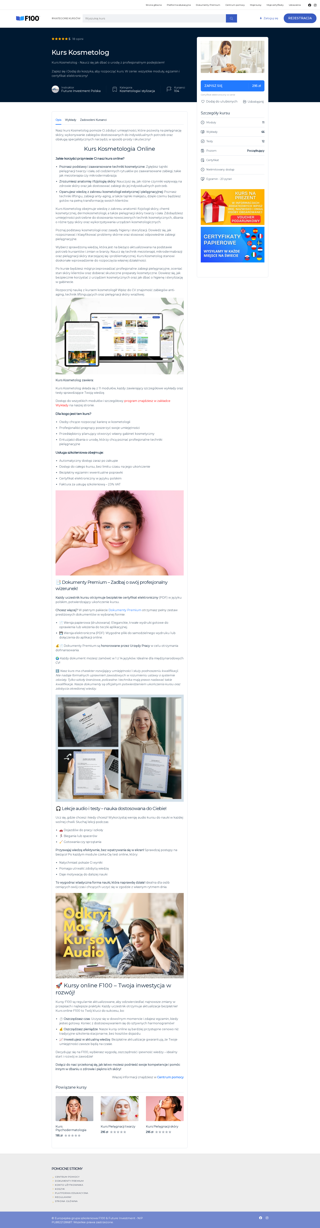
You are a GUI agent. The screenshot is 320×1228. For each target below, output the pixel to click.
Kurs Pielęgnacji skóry (162, 1126)
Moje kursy (255, 5)
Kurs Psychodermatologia (71, 1128)
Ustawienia (295, 5)
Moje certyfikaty (275, 5)
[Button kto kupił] (267, 1210)
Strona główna (154, 5)
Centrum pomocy (235, 5)
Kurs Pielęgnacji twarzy (118, 1126)
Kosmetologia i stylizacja (137, 91)
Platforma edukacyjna (179, 5)
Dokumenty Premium (208, 5)
